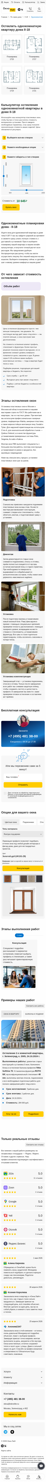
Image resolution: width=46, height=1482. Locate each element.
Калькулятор (30, 2)
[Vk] (26, 1432)
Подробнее (33, 1114)
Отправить (23, 785)
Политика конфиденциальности (11, 1468)
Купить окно (11, 207)
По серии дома (15, 17)
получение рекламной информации (28, 794)
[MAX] (19, 1432)
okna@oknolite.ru (11, 1404)
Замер (42, 2)
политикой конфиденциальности (21, 796)
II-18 (26, 17)
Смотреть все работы (35, 1006)
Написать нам (15, 1414)
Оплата (17, 2)
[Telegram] (5, 1432)
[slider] (26, 190)
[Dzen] (12, 1432)
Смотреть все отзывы (35, 1145)
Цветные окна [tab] (11, 822)
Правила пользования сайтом (10, 1471)
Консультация (23, 868)
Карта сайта (6, 1451)
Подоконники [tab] (28, 822)
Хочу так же (11, 1114)
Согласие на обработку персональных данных (24, 1469)
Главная (4, 17)
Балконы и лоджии (34, 1014)
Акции (6, 2)
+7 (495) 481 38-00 (23, 736)
